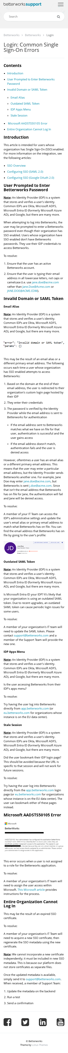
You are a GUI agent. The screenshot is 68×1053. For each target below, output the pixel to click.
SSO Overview (16, 165)
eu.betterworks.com (17, 713)
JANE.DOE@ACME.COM (22, 291)
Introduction (15, 73)
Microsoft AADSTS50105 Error (27, 123)
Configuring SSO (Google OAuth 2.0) (30, 178)
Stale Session (19, 115)
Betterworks (11, 35)
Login (50, 35)
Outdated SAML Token (25, 103)
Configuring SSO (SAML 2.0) (25, 171)
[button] (60, 4)
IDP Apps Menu (21, 109)
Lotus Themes (40, 1045)
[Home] (22, 4)
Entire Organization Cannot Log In (29, 129)
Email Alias (18, 97)
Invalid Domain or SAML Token (27, 89)
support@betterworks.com (31, 635)
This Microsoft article (31, 889)
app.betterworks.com (35, 708)
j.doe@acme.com (40, 485)
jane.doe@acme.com (45, 282)
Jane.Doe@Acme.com (36, 286)
